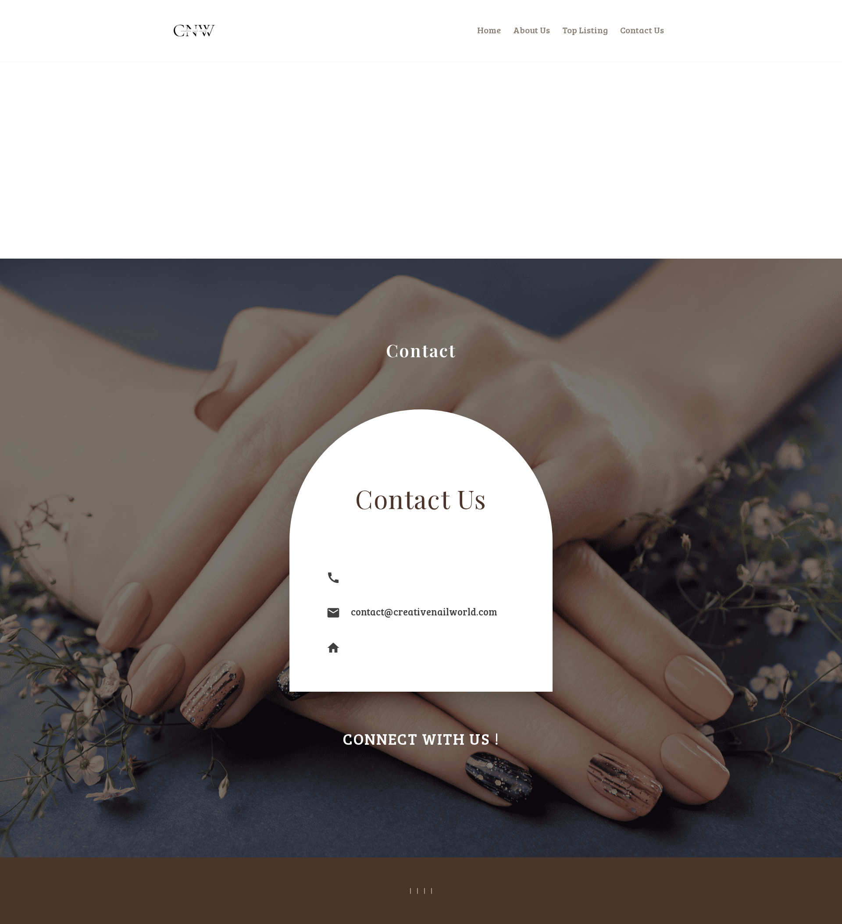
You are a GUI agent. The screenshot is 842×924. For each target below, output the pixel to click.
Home (489, 30)
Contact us (642, 30)
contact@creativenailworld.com (424, 611)
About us (531, 30)
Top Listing (585, 30)
